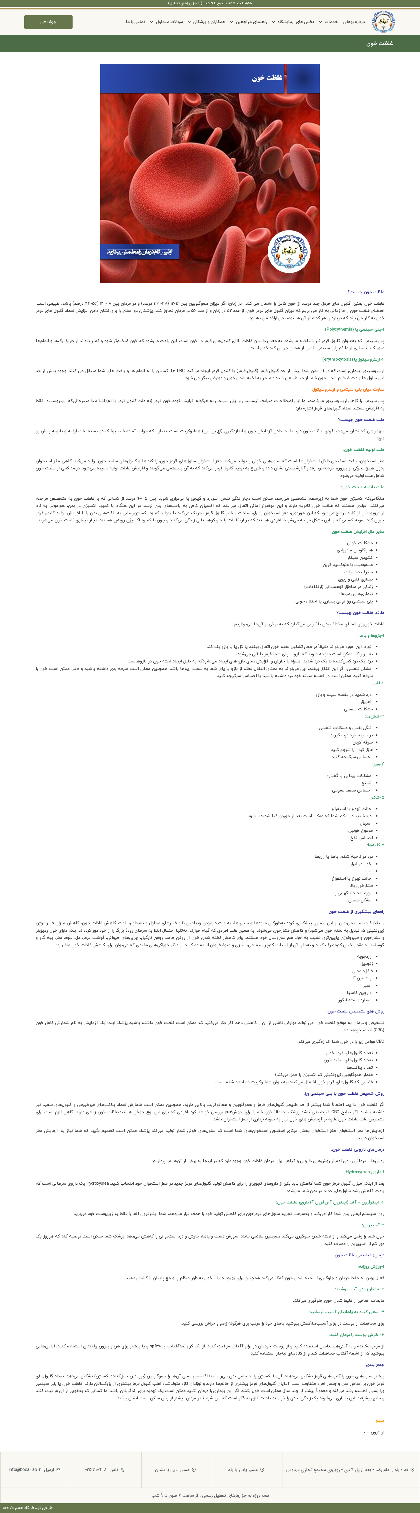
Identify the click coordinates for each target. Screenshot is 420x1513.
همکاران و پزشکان (209, 22)
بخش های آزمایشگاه (295, 22)
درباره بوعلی (354, 22)
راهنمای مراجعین (251, 22)
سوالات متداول (169, 22)
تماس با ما (135, 22)
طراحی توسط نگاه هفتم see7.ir (28, 1508)
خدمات (331, 22)
